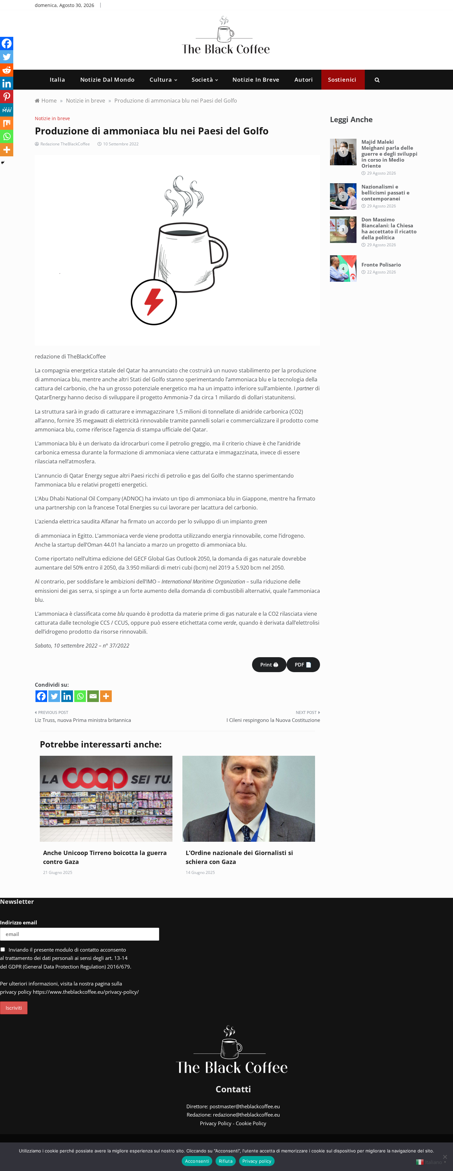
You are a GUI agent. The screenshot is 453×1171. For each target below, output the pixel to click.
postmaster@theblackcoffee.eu (245, 1106)
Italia (57, 79)
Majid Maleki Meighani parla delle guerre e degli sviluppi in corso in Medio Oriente (389, 153)
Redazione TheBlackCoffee (65, 144)
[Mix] (6, 123)
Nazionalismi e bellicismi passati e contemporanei (385, 192)
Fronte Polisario (381, 264)
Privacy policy (257, 1161)
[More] (106, 696)
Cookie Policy (251, 1123)
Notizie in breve (256, 79)
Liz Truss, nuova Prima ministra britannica (83, 720)
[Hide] (2, 162)
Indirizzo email (18, 922)
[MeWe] (6, 110)
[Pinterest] (6, 96)
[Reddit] (6, 70)
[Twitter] (54, 696)
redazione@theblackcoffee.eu (246, 1114)
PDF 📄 (303, 664)
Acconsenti (197, 1161)
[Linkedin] (67, 696)
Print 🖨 (269, 664)
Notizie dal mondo (107, 79)
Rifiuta (225, 1161)
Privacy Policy (215, 1123)
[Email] (93, 696)
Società (202, 79)
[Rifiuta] (444, 1156)
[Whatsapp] (80, 696)
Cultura (161, 79)
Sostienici (342, 79)
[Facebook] (41, 696)
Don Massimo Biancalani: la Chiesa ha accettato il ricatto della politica (389, 228)
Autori (303, 79)
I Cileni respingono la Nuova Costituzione (273, 720)
